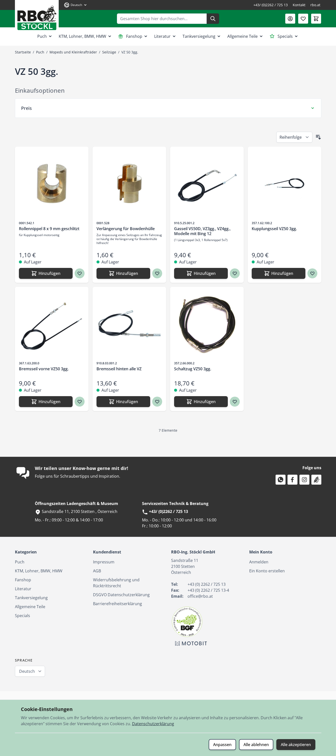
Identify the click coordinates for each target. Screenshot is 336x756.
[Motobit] (191, 643)
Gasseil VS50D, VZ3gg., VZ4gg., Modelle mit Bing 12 (202, 231)
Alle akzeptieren (296, 744)
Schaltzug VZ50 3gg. (192, 368)
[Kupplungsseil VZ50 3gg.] (284, 183)
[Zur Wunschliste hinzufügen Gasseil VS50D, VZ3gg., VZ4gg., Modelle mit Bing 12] (235, 273)
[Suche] (213, 18)
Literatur (162, 36)
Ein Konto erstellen (267, 571)
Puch (42, 36)
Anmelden (258, 562)
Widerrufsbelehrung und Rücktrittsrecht (116, 582)
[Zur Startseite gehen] (37, 16)
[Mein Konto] (290, 19)
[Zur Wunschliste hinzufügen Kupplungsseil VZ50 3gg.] (312, 273)
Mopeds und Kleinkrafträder (73, 52)
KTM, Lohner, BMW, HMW (82, 36)
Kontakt (299, 4)
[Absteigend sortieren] (318, 137)
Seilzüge (109, 52)
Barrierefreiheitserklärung (117, 603)
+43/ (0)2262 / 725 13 (270, 4)
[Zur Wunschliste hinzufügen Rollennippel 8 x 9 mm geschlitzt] (80, 273)
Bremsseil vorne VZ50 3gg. (44, 368)
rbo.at (315, 4)
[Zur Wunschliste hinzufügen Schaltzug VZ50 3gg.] (235, 402)
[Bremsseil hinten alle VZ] (129, 323)
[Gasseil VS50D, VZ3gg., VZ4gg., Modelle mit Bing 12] (207, 183)
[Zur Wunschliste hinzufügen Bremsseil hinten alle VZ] (157, 402)
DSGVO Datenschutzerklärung (121, 594)
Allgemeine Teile (242, 36)
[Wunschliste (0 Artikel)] (303, 19)
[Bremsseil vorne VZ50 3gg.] (52, 323)
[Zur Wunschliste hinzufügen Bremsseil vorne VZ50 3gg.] (80, 402)
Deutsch (27, 671)
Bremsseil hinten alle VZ (119, 368)
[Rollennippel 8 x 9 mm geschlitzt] (52, 183)
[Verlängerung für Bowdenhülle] (129, 183)
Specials (285, 36)
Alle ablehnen (256, 744)
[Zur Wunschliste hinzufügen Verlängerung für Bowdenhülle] (157, 273)
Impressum (103, 562)
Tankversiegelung (199, 36)
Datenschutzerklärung (153, 723)
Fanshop (134, 36)
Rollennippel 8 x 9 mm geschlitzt (49, 228)
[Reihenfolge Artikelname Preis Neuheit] (294, 137)
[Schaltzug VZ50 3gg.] (207, 323)
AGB (97, 571)
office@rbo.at (200, 596)
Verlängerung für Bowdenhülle (125, 228)
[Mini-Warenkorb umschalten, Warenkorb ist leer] (316, 19)
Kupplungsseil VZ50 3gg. (274, 228)
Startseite (23, 52)
